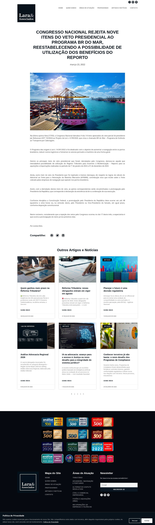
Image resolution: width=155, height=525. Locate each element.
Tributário (78, 478)
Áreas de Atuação (86, 8)
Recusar (134, 521)
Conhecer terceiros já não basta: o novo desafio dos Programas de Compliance (117, 357)
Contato (134, 8)
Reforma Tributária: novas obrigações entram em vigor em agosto (76, 291)
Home (60, 8)
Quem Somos (71, 8)
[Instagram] (129, 2)
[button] (52, 235)
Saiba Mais (25, 310)
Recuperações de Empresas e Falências (82, 506)
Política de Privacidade (51, 522)
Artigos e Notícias (119, 8)
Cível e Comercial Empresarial (81, 494)
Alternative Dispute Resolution (82, 488)
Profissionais (102, 8)
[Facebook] (133, 2)
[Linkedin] (136, 2)
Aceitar (146, 521)
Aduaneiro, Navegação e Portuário (83, 482)
